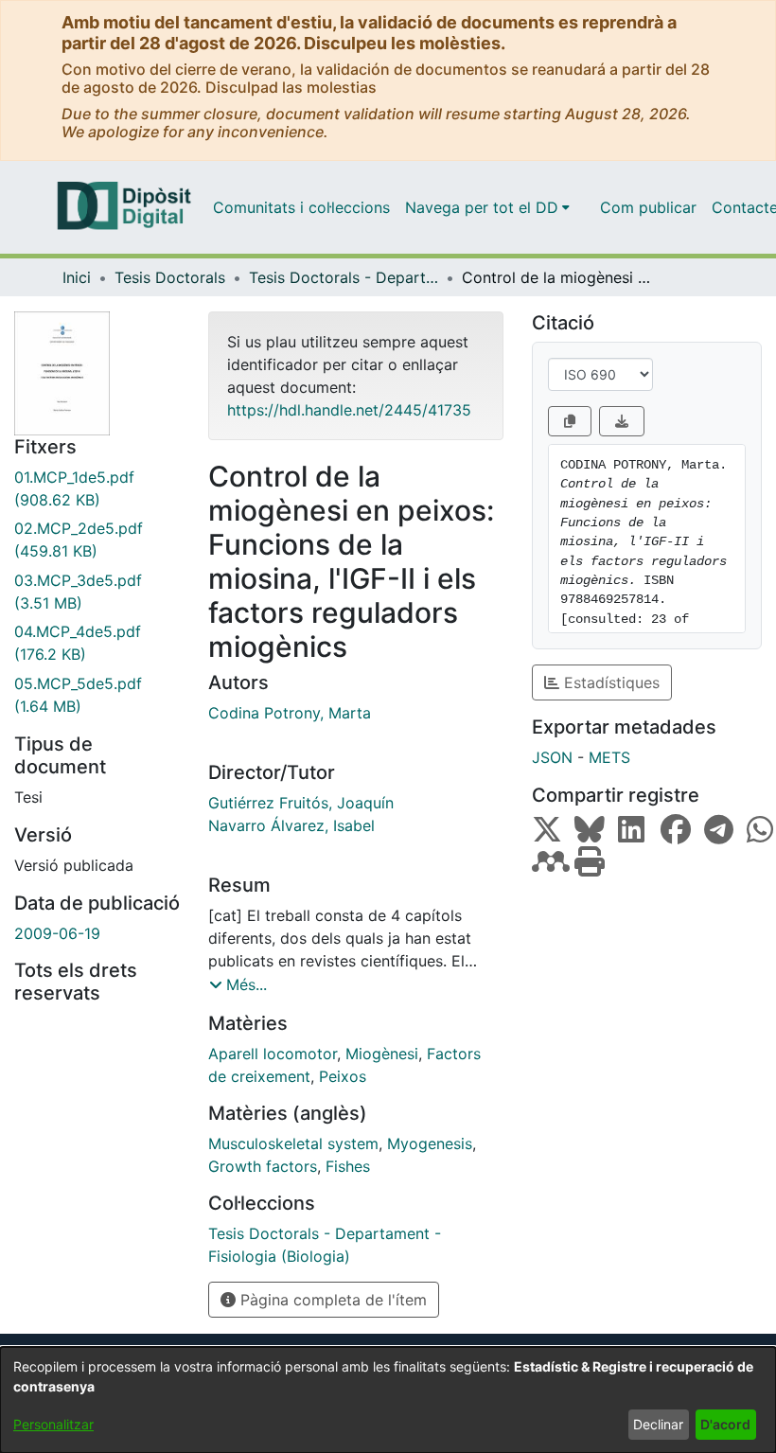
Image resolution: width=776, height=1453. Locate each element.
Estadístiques (609, 682)
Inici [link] (76, 277)
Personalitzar (53, 1424)
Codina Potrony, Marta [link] (289, 712)
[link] (97, 488)
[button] (238, 984)
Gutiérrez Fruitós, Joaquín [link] (301, 802)
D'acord (725, 1424)
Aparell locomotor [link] (272, 1053)
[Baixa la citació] (621, 421)
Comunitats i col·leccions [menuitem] (301, 207)
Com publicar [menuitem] (648, 207)
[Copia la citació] (569, 421)
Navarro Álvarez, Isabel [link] (291, 825)
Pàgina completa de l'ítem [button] (331, 1299)
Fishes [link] (348, 1166)
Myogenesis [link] (429, 1143)
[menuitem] (487, 207)
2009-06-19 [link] (57, 933)
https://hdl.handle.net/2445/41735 (349, 409)
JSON (552, 757)
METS (609, 757)
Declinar (658, 1424)
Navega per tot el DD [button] (481, 207)
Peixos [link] (342, 1076)
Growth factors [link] (262, 1166)
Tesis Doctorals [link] (170, 277)
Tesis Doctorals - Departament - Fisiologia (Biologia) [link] (343, 277)
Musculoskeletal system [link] (293, 1143)
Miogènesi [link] (381, 1053)
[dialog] (388, 1400)
